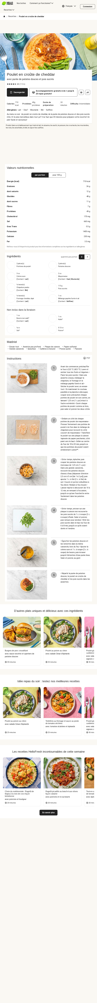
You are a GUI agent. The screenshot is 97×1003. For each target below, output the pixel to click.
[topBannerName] (48, 26)
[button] (69, 6)
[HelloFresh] (7, 3)
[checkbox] (8, 84)
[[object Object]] (81, 92)
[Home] (4, 16)
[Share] (87, 92)
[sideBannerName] (48, 146)
